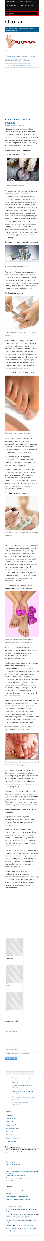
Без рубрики (10, 1115)
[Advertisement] (22, 92)
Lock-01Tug (9, 1209)
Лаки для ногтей (11, 1125)
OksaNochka (13, 125)
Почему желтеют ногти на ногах (22, 1091)
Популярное (18, 1073)
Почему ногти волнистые (20, 1103)
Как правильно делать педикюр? (16, 57)
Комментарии (28, 1073)
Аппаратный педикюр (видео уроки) (17, 1217)
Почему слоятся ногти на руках (22, 1086)
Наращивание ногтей (26, 1)
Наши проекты (10, 1162)
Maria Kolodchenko (12, 1229)
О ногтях (13, 22)
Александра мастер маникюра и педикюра (19, 1215)
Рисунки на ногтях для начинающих (18, 61)
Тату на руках (10, 1135)
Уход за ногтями (12, 9)
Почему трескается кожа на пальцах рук (25, 1097)
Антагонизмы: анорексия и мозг (16, 1176)
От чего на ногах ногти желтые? (27, 1225)
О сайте (32, 57)
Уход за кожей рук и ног (26, 5)
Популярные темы (12, 1147)
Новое (9, 1073)
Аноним (8, 1225)
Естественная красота (13, 1164)
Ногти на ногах (11, 5)
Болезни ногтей (11, 1118)
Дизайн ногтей (11, 1)
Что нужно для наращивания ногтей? (18, 65)
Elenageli (9, 1220)
